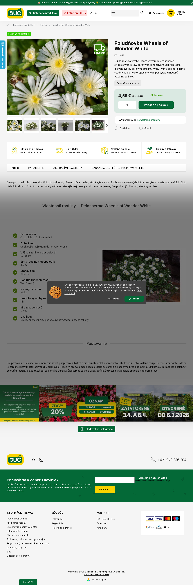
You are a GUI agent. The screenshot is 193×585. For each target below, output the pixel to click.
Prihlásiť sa (105, 489)
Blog (9, 551)
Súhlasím (135, 298)
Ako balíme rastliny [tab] (67, 167)
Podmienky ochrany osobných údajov (26, 539)
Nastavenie (113, 298)
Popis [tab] (15, 167)
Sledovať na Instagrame (99, 429)
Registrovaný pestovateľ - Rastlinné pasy (28, 543)
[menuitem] (43, 13)
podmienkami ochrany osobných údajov (153, 481)
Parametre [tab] (36, 167)
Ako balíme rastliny (16, 522)
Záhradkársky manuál (17, 531)
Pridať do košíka (155, 104)
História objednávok (62, 527)
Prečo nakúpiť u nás (17, 518)
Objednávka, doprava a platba (22, 527)
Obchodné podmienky (18, 535)
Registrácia (57, 523)
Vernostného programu (148, 120)
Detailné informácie (127, 83)
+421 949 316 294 (172, 460)
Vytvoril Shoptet (99, 579)
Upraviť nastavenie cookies (96, 574)
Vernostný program (17, 547)
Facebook (33, 460)
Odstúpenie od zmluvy (18, 555)
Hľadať (142, 12)
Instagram (41, 460)
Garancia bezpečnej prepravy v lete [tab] (118, 167)
